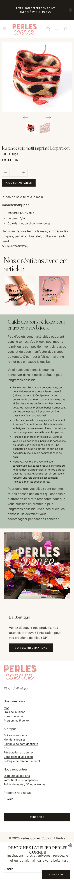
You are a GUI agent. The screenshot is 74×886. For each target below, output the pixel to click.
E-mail (8, 869)
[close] (70, 845)
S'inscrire (56, 874)
